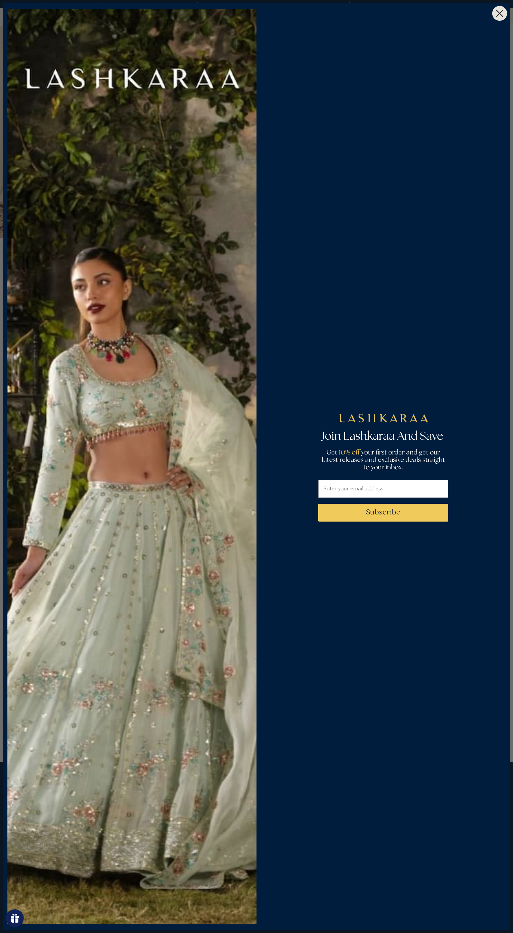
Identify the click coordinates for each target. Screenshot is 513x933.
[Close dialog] (499, 13)
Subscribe (383, 512)
